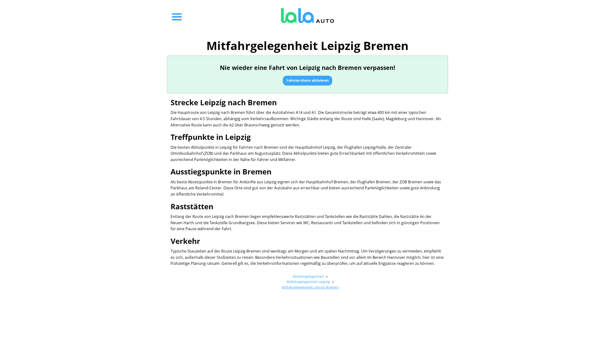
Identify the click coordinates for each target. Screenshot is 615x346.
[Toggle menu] (177, 16)
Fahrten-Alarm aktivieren (308, 80)
